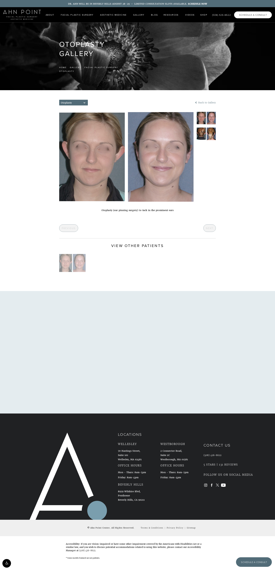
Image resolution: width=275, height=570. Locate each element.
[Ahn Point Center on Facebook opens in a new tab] (211, 485)
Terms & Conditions (152, 528)
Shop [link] (203, 14)
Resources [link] (171, 14)
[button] (6, 563)
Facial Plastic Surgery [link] (77, 14)
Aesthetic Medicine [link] (113, 14)
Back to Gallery (206, 102)
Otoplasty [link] (66, 71)
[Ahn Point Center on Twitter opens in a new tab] (217, 485)
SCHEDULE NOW (197, 3)
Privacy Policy (175, 528)
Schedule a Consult (253, 15)
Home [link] (63, 67)
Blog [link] (154, 14)
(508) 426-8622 (87, 550)
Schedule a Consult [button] (254, 562)
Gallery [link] (138, 14)
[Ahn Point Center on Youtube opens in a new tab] (223, 485)
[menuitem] (50, 14)
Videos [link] (190, 14)
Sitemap (191, 528)
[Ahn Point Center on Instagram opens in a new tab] (205, 485)
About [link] (50, 14)
